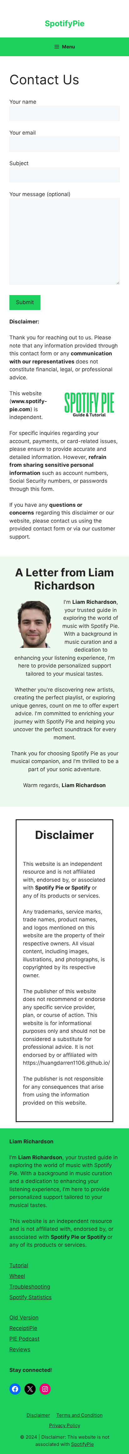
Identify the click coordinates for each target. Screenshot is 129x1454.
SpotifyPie (65, 23)
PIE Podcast (24, 1339)
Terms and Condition (79, 1415)
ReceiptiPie (23, 1328)
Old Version (24, 1317)
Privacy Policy (64, 1425)
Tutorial (18, 1265)
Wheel (17, 1276)
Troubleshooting (29, 1287)
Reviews (19, 1349)
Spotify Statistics (30, 1297)
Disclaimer (38, 1415)
